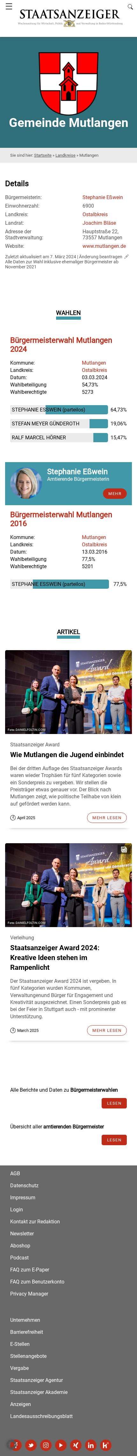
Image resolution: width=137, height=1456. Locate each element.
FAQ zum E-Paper (29, 1270)
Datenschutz (24, 1186)
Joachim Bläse (99, 223)
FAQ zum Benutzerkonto (37, 1282)
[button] (11, 1444)
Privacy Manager (29, 1294)
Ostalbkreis (95, 214)
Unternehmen (25, 1320)
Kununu (106, 1445)
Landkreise (65, 155)
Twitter (31, 1445)
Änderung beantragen (100, 256)
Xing (76, 1445)
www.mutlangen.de (104, 246)
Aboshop (20, 1246)
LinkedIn (91, 1445)
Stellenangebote (28, 1356)
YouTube (61, 1445)
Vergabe (19, 1368)
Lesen (114, 1103)
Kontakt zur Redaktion (35, 1222)
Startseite (43, 155)
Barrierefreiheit (26, 1332)
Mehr (114, 493)
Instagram (46, 1445)
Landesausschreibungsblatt (41, 1416)
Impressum (22, 1198)
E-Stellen (20, 1344)
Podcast (19, 1258)
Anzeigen (20, 1404)
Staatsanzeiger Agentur (36, 1380)
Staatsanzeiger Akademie (39, 1392)
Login (16, 1210)
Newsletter (22, 1234)
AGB (15, 1173)
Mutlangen (94, 363)
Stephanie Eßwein (103, 197)
